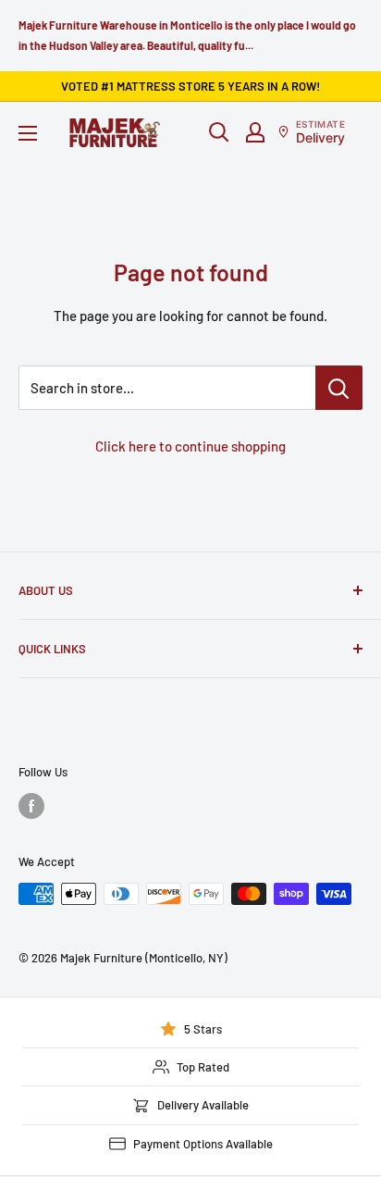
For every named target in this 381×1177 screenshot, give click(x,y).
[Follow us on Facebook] (31, 806)
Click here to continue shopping (190, 446)
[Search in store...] (339, 387)
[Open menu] (27, 133)
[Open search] (219, 132)
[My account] (255, 132)
